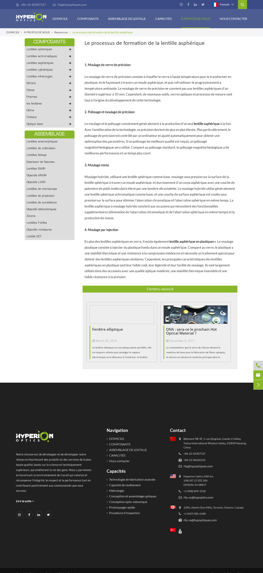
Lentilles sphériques (39, 49)
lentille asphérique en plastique (191, 241)
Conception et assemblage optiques (132, 496)
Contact (178, 430)
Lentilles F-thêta (37, 223)
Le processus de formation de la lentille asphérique (102, 32)
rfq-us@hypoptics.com (198, 497)
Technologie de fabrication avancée (132, 479)
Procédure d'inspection (124, 513)
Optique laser (35, 124)
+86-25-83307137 (31, 4)
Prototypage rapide (122, 507)
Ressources (61, 32)
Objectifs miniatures (39, 229)
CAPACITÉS (163, 18)
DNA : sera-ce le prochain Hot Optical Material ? (191, 331)
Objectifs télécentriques (41, 209)
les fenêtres (34, 103)
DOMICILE (60, 18)
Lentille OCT (34, 236)
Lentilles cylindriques (40, 70)
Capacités (116, 471)
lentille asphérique (207, 124)
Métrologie (116, 490)
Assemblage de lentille (127, 18)
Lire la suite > (25, 501)
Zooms (31, 216)
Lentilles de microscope (42, 189)
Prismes (32, 97)
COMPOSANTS (87, 18)
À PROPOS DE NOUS (195, 18)
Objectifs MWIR (37, 175)
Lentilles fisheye (37, 155)
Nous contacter (233, 18)
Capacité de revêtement (125, 485)
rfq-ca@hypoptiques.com (200, 520)
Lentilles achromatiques (42, 56)
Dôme (30, 110)
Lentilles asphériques (40, 63)
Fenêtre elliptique (107, 329)
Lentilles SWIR (36, 168)
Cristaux (32, 117)
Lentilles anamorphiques (42, 141)
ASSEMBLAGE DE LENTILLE (128, 450)
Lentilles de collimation (41, 148)
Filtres (30, 90)
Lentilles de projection (40, 196)
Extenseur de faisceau (41, 162)
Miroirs (31, 83)
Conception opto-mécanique (128, 502)
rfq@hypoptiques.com (70, 4)
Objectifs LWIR (36, 182)
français (224, 4)
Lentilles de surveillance (42, 202)
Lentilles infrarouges (39, 76)
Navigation (117, 430)
